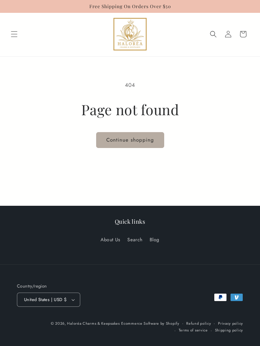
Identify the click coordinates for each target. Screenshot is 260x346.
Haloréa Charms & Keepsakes (93, 323)
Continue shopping (130, 140)
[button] (14, 34)
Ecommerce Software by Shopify (150, 323)
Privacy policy (230, 323)
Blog (154, 239)
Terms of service (193, 330)
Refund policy (198, 323)
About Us (111, 239)
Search (135, 239)
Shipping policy (229, 330)
